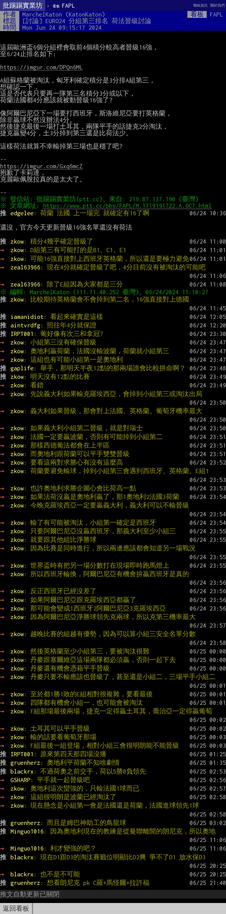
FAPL (64, 5)
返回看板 (16, 908)
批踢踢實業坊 (22, 5)
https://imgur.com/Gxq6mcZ (41, 166)
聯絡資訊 (200, 5)
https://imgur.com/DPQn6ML (41, 67)
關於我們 (217, 5)
